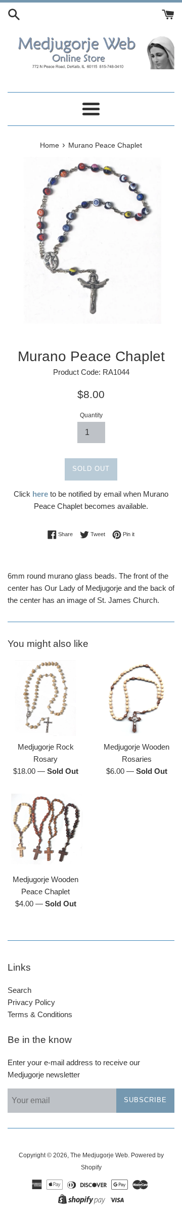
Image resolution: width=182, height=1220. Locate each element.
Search (19, 990)
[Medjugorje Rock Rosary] (45, 698)
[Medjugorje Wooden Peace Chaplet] (45, 830)
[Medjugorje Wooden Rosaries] (136, 698)
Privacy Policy (31, 1002)
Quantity (91, 415)
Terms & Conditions (40, 1014)
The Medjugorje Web (99, 1155)
